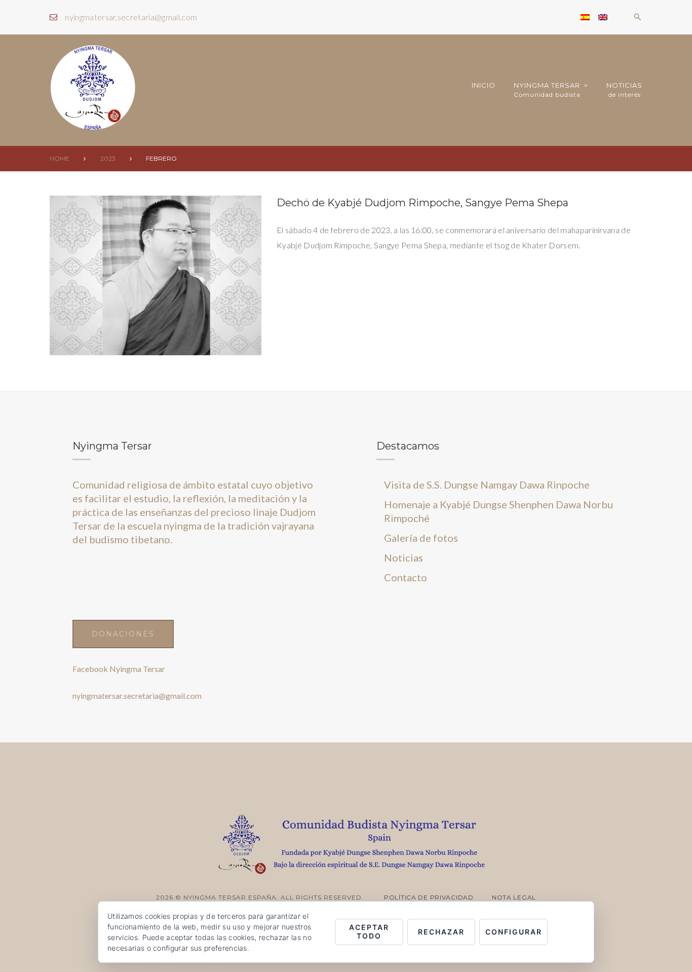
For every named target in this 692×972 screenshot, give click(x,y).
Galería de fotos (421, 538)
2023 (108, 158)
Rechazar (441, 931)
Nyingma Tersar (547, 90)
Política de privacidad (429, 897)
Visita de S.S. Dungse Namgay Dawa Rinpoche (487, 484)
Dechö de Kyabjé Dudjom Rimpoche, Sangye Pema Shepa (422, 203)
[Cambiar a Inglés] (602, 17)
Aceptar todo (369, 931)
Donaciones (123, 634)
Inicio (483, 85)
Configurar (513, 931)
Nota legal (514, 897)
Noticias (624, 90)
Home (59, 158)
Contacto (405, 577)
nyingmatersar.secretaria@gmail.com (131, 17)
